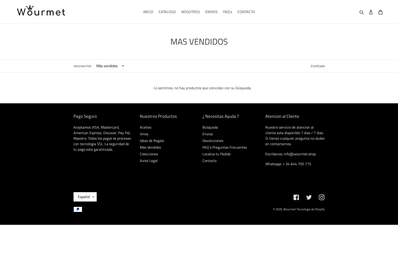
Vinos (144, 134)
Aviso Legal (149, 160)
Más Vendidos (150, 147)
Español (84, 196)
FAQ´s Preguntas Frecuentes (224, 147)
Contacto (209, 160)
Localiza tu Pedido (216, 154)
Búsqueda (210, 127)
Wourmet (289, 209)
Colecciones (149, 154)
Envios (207, 134)
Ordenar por (82, 66)
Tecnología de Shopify (311, 209)
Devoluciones (212, 140)
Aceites (145, 127)
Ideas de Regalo (152, 140)
